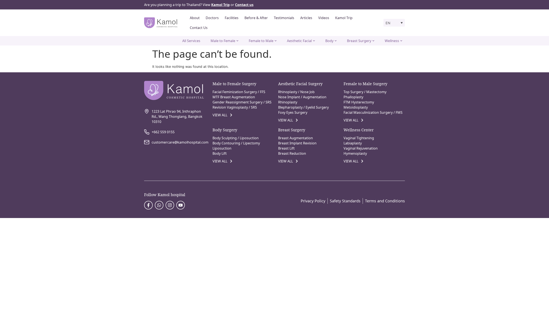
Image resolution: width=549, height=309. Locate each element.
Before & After (256, 17)
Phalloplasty (353, 97)
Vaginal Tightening (359, 138)
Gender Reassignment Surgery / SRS (242, 102)
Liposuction (222, 148)
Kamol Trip (344, 17)
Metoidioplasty (356, 107)
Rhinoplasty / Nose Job (296, 91)
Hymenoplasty (355, 153)
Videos (323, 17)
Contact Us (199, 27)
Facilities (231, 17)
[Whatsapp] (159, 205)
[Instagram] (170, 205)
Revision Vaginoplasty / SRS (235, 107)
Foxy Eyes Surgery (292, 112)
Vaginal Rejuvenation (361, 148)
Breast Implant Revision (297, 143)
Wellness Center (359, 129)
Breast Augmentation (295, 138)
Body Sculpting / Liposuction (236, 138)
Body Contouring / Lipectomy (236, 143)
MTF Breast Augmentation (234, 97)
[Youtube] (180, 205)
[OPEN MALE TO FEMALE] (237, 40)
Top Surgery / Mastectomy (365, 91)
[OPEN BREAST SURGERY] (373, 40)
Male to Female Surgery (234, 83)
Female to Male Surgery (365, 83)
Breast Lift (286, 148)
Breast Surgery (291, 129)
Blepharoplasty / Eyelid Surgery (303, 107)
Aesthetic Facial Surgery (300, 83)
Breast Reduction (292, 153)
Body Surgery (225, 129)
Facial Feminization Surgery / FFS (239, 91)
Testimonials (284, 17)
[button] (394, 23)
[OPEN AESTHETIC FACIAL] (314, 40)
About (195, 17)
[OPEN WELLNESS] (401, 40)
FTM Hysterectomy (359, 102)
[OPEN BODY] (336, 40)
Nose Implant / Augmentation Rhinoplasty (302, 100)
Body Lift (220, 153)
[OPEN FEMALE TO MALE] (275, 40)
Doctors (212, 17)
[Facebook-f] (148, 205)
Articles (306, 17)
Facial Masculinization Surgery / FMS (373, 112)
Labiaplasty (353, 143)
